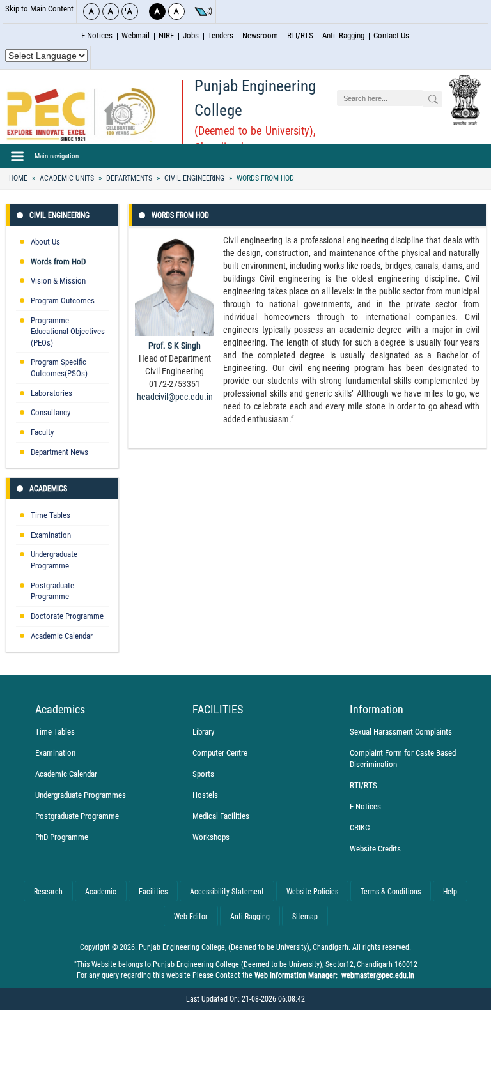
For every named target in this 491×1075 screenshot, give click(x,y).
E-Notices (97, 35)
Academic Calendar (62, 636)
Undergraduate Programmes (80, 795)
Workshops (211, 837)
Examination (51, 535)
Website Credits (375, 848)
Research (48, 891)
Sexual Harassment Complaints (401, 731)
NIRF (166, 35)
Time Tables (50, 515)
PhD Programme (61, 837)
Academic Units (67, 178)
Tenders (220, 35)
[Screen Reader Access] (203, 11)
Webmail (135, 35)
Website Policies (312, 891)
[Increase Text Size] (129, 11)
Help (450, 891)
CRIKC (360, 827)
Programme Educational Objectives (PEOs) (68, 331)
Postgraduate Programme (52, 591)
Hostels (205, 795)
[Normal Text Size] (110, 11)
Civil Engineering (194, 178)
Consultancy (50, 412)
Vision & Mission (58, 281)
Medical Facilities (220, 816)
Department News (59, 452)
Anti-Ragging (250, 916)
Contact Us (391, 35)
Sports (203, 774)
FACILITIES (217, 709)
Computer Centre (219, 753)
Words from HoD (264, 178)
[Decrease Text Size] (91, 11)
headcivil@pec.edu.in (175, 397)
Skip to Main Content (39, 8)
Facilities (153, 891)
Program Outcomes (63, 300)
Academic (100, 891)
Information (376, 709)
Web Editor (191, 916)
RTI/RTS (300, 35)
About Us (45, 242)
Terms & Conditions (391, 891)
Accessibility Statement (227, 891)
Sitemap (305, 916)
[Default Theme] (176, 11)
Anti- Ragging (343, 35)
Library (203, 731)
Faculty (42, 432)
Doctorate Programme (67, 616)
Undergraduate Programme (54, 559)
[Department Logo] (81, 115)
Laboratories (51, 393)
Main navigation (57, 155)
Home (18, 178)
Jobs (191, 35)
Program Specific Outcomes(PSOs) (59, 367)
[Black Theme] (157, 11)
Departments (129, 178)
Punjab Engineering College (255, 98)
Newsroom (260, 35)
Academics (48, 488)
